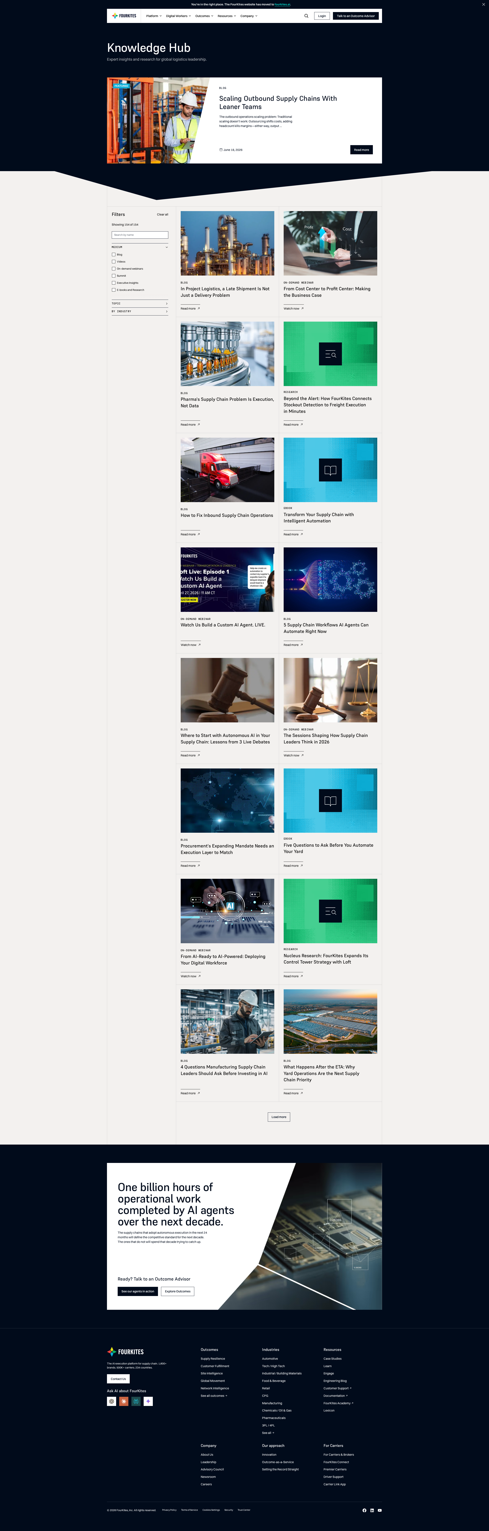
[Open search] (306, 16)
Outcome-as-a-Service (278, 1462)
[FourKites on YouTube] (379, 1510)
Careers (206, 1484)
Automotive (270, 1358)
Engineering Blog (335, 1381)
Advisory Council (212, 1469)
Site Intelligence (212, 1373)
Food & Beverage (274, 1381)
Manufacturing (272, 1403)
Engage (329, 1373)
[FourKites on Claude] (123, 1401)
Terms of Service (189, 1509)
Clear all (162, 214)
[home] (124, 16)
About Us (207, 1454)
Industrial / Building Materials (282, 1373)
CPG (265, 1396)
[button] (153, 16)
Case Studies (333, 1358)
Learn (328, 1366)
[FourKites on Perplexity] (136, 1401)
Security (228, 1509)
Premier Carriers (335, 1469)
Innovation (269, 1454)
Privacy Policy (169, 1509)
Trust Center (244, 1509)
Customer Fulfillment (215, 1366)
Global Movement (213, 1381)
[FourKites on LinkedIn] (372, 1510)
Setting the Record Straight (280, 1469)
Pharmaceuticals (274, 1418)
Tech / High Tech (273, 1366)
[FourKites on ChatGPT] (111, 1401)
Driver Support (333, 1477)
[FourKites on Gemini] (148, 1401)
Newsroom (208, 1477)
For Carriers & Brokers (339, 1454)
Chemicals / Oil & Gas (276, 1410)
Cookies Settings (211, 1509)
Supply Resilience (213, 1358)
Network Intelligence (215, 1388)
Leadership (208, 1462)
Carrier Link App (335, 1484)
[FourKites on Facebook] (364, 1510)
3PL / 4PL (268, 1425)
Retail (266, 1388)
